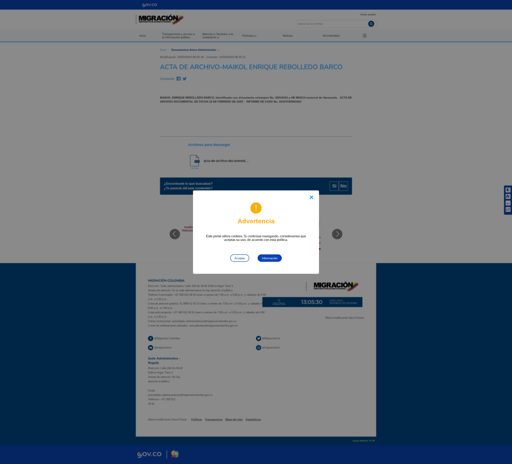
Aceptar (240, 258)
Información (269, 258)
